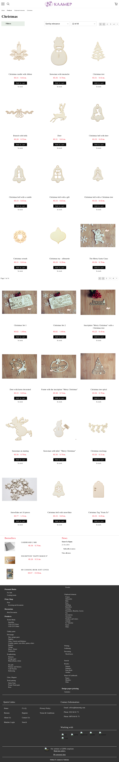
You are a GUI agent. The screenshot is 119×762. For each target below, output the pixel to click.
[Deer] (58, 113)
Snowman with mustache (59, 74)
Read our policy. (60, 751)
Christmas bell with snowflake (59, 512)
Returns (7, 713)
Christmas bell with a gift (60, 197)
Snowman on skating (20, 451)
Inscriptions (69, 615)
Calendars (67, 692)
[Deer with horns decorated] (19, 366)
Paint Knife (68, 670)
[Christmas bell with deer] (98, 113)
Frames (67, 597)
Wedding (68, 605)
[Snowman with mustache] (58, 51)
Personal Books (10, 589)
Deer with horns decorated (20, 389)
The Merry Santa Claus (98, 259)
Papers (67, 678)
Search (24, 722)
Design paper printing (70, 688)
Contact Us (26, 718)
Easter (67, 625)
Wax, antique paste (14, 637)
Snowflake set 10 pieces (20, 512)
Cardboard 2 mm (29, 542)
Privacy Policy (45, 708)
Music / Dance (12, 649)
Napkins (10, 639)
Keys (67, 603)
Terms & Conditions (47, 713)
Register (25, 713)
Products (8, 616)
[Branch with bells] (19, 113)
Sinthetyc (68, 668)
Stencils (66, 660)
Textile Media (11, 620)
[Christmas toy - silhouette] (58, 235)
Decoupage (10, 634)
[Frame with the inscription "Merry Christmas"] (58, 366)
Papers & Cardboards (70, 675)
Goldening (67, 648)
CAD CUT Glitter (13, 626)
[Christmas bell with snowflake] (58, 489)
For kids (9, 592)
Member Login (9, 722)
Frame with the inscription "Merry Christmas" (59, 389)
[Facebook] (64, 721)
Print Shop (9, 599)
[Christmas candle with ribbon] (19, 51)
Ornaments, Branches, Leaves (74, 611)
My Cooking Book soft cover (35, 570)
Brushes (66, 664)
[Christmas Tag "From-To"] (98, 489)
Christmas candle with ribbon (20, 74)
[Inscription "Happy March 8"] (10, 560)
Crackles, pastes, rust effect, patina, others (21, 643)
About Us (7, 718)
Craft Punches (12, 669)
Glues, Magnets (12, 677)
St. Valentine (69, 623)
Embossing (11, 671)
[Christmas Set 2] (58, 302)
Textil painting (11, 680)
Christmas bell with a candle (20, 197)
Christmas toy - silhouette (59, 259)
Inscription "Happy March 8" (34, 556)
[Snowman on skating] (19, 428)
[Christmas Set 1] (19, 302)
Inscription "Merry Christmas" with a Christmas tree (98, 326)
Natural (67, 666)
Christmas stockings (99, 451)
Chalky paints (11, 631)
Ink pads (10, 665)
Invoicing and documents (15, 605)
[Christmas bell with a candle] (19, 174)
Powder (67, 587)
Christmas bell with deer (98, 136)
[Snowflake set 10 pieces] (19, 489)
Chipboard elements (70, 594)
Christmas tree (98, 74)
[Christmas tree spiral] (98, 366)
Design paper (12, 659)
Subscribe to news (69, 549)
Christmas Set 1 (20, 325)
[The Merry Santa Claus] (98, 235)
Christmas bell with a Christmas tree (98, 197)
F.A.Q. (24, 708)
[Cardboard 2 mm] (10, 546)
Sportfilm (11, 622)
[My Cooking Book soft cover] (10, 574)
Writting (66, 646)
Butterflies (68, 607)
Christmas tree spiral (99, 389)
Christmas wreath (20, 259)
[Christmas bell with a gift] (58, 174)
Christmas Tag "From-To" (98, 512)
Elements (11, 657)
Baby (67, 601)
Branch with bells (20, 136)
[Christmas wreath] (19, 235)
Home (6, 708)
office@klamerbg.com (77, 708)
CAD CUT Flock (13, 624)
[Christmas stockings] (98, 428)
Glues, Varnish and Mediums (17, 641)
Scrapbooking (11, 654)
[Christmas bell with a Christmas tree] (98, 174)
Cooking (68, 609)
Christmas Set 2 (59, 325)
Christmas (68, 617)
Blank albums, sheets (14, 661)
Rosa (9, 687)
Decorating (67, 651)
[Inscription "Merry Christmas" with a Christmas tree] (98, 302)
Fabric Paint (12, 683)
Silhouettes (68, 599)
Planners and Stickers (14, 667)
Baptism (10, 645)
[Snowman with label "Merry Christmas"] (58, 428)
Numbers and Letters (71, 619)
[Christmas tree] (98, 51)
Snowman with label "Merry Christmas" (59, 451)
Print (8, 602)
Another (67, 672)
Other (67, 627)
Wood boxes (69, 654)
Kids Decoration (12, 612)
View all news (66, 553)
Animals (67, 621)
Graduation (11, 651)
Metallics (68, 680)
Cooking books (11, 595)
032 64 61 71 (74, 712)
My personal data (59, 754)
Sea (66, 613)
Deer (59, 136)
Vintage (10, 647)
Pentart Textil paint (14, 685)
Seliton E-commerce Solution (59, 760)
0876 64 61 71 (74, 716)
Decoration (9, 609)
